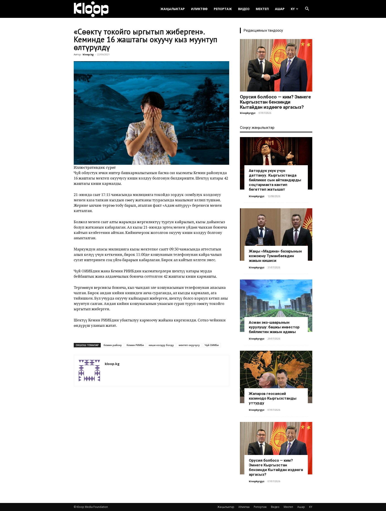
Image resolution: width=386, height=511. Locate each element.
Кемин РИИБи (135, 345)
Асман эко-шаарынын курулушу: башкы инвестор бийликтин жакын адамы (274, 327)
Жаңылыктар (172, 9)
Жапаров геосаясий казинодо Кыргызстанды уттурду (272, 398)
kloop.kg (88, 54)
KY (293, 9)
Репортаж (223, 9)
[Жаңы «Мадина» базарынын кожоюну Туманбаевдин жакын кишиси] (276, 234)
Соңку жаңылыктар (257, 127)
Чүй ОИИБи (212, 345)
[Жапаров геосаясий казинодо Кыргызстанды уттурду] (276, 377)
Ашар (280, 9)
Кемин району (113, 345)
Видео (244, 9)
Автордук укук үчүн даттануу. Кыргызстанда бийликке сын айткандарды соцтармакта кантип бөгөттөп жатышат (275, 180)
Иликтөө (199, 9)
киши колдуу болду (161, 345)
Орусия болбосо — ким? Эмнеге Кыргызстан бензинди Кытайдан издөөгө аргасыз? (275, 102)
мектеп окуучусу (189, 345)
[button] (307, 9)
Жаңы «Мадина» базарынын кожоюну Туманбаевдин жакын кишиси (275, 256)
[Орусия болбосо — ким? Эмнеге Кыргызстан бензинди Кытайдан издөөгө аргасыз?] (276, 65)
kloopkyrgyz (248, 113)
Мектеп (262, 9)
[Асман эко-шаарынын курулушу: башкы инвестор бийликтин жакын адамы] (276, 305)
